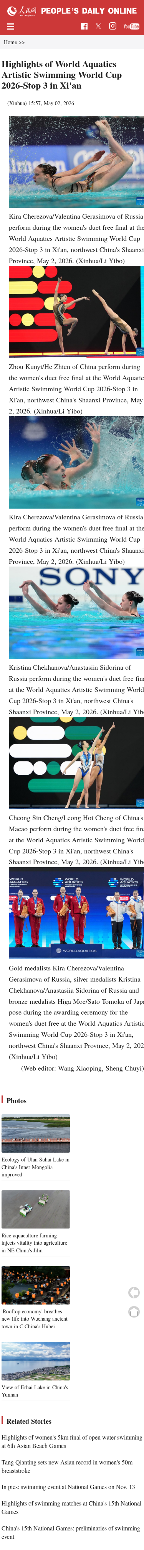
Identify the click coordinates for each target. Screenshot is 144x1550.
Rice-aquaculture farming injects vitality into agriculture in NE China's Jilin (34, 1243)
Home (10, 42)
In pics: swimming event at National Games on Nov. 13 (68, 1486)
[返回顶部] (134, 1312)
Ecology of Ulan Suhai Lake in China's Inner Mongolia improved (36, 1167)
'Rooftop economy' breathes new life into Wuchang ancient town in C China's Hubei (35, 1319)
